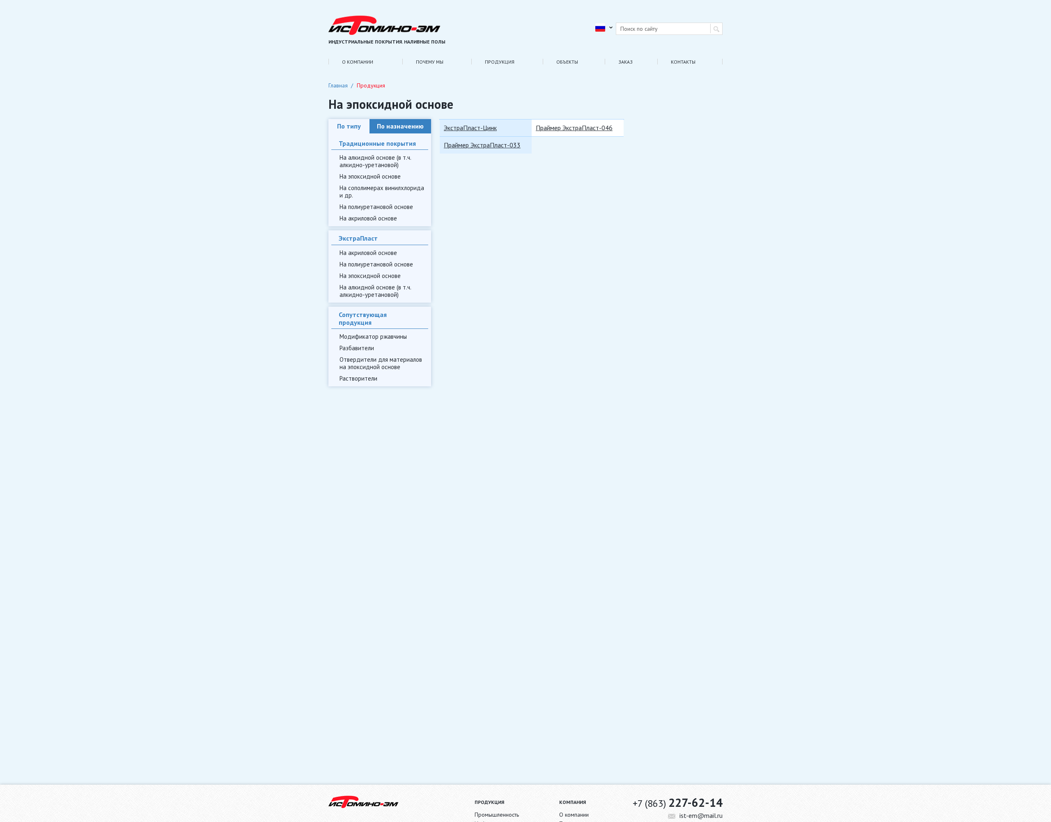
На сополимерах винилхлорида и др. (382, 191)
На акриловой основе (368, 218)
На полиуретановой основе (376, 207)
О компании (357, 62)
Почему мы (429, 62)
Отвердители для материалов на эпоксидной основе (381, 363)
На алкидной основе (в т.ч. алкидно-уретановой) (375, 161)
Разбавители (357, 348)
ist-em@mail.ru (701, 816)
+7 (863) (678, 803)
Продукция (499, 62)
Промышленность (497, 814)
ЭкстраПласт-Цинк (470, 128)
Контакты (683, 62)
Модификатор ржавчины (373, 336)
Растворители (358, 378)
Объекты (567, 62)
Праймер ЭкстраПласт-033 (482, 145)
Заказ (625, 62)
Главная (338, 85)
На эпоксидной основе (370, 176)
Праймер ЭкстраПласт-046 (574, 128)
